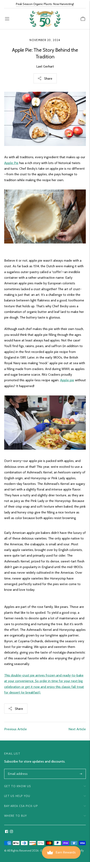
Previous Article (15, 729)
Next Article (77, 729)
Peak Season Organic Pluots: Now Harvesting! (45, 4)
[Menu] (7, 18)
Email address (17, 769)
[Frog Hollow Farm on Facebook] (6, 832)
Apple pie (67, 380)
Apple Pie (11, 163)
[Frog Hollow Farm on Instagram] (11, 832)
